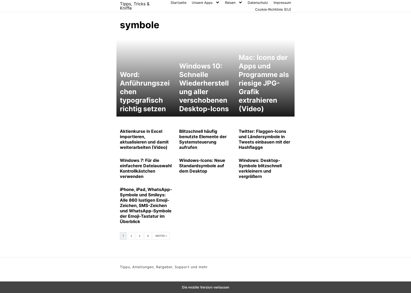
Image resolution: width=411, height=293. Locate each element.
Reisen (230, 2)
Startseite (178, 2)
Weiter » (161, 235)
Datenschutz (258, 2)
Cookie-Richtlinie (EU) (273, 9)
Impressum (282, 2)
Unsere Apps (202, 2)
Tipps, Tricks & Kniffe (135, 6)
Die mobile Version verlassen (205, 287)
